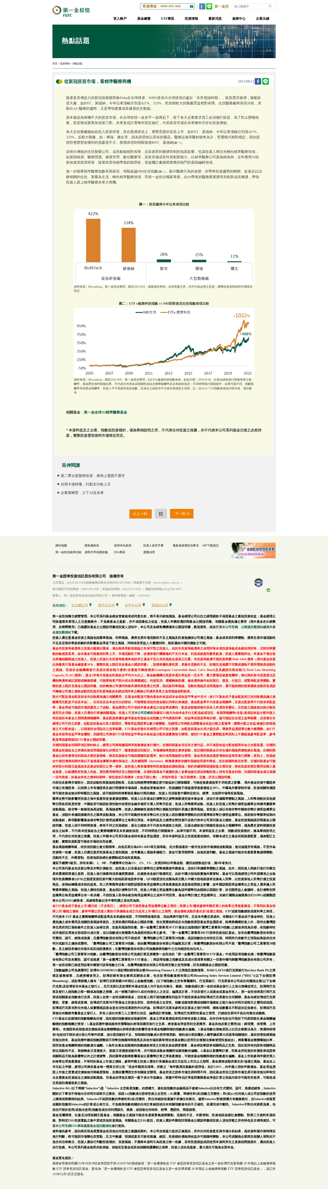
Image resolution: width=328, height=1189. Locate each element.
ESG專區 (119, 552)
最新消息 (215, 18)
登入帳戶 (120, 18)
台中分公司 (133, 605)
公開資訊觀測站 (252, 627)
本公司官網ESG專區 (70, 1126)
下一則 (180, 514)
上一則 (141, 514)
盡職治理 (149, 552)
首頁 (54, 63)
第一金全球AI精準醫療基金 (105, 412)
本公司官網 (230, 627)
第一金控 (221, 6)
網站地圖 (61, 545)
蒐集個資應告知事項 (186, 545)
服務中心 (239, 18)
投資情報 (191, 18)
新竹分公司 (106, 605)
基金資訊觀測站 (101, 1126)
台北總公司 (79, 605)
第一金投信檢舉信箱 (68, 552)
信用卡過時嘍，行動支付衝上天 (86, 484)
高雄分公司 (160, 605)
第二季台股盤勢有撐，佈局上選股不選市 (93, 476)
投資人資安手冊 (153, 545)
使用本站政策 (122, 545)
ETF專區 (167, 18)
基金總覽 (144, 18)
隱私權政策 (92, 545)
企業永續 (262, 18)
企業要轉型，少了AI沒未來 (82, 493)
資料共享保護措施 (96, 552)
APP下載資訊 (210, 545)
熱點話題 (77, 63)
